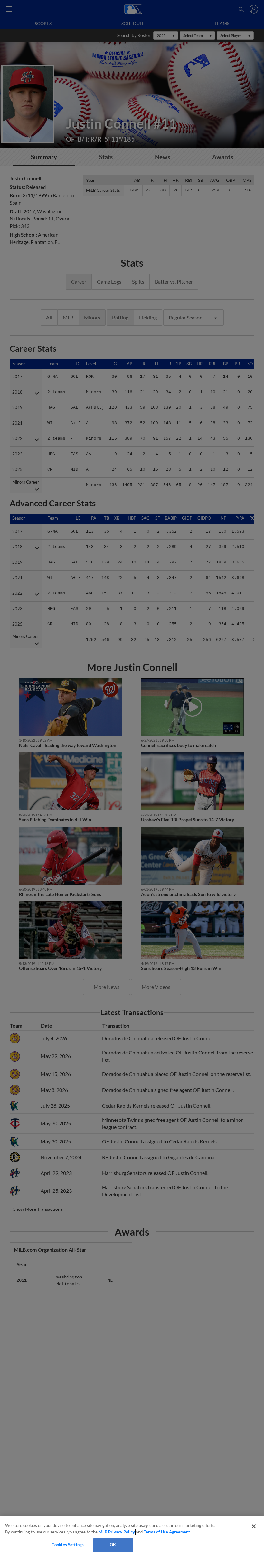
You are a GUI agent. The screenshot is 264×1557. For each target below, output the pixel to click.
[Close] (254, 1526)
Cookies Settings (68, 1544)
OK (113, 1544)
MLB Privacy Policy (117, 1531)
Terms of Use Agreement (167, 1531)
